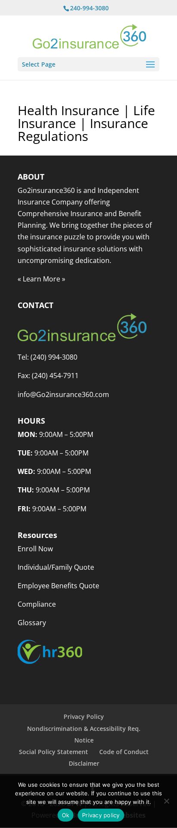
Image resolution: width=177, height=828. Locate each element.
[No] (166, 801)
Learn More (41, 279)
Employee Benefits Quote (58, 585)
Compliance (37, 604)
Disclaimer (84, 763)
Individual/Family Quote (56, 567)
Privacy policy (101, 815)
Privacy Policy (84, 716)
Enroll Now (35, 548)
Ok (66, 815)
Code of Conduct (124, 752)
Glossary (32, 622)
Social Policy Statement (53, 752)
